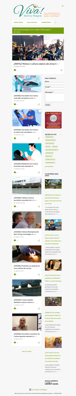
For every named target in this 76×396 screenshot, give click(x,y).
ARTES (55, 146)
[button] (61, 70)
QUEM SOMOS (18, 22)
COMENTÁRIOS (46, 22)
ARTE (48, 146)
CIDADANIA (49, 153)
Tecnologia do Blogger (39, 389)
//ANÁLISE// (49, 137)
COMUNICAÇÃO (50, 162)
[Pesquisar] (63, 6)
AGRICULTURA (50, 143)
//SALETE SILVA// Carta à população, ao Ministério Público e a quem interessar (53, 278)
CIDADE (49, 156)
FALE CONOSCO (32, 22)
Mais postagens (27, 351)
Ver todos (17, 32)
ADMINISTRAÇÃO (50, 140)
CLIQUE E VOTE (50, 159)
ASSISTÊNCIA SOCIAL (52, 149)
